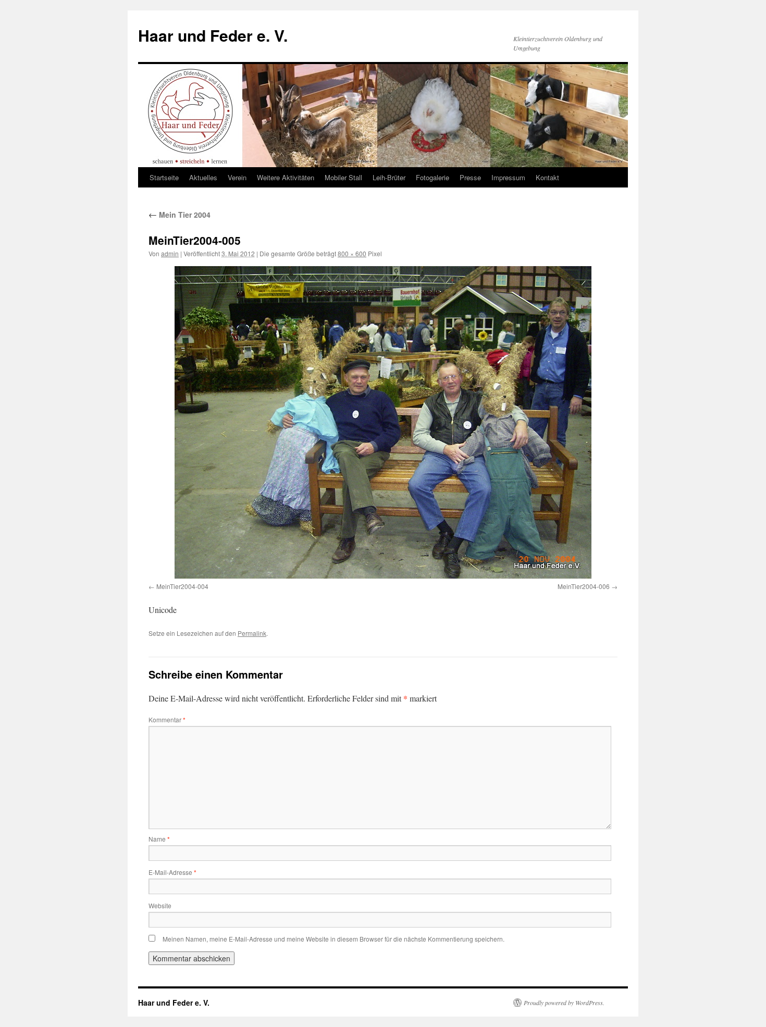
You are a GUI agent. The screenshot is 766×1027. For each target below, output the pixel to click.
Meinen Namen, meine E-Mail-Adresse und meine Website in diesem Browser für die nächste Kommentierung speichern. (333, 938)
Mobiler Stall (343, 177)
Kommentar (167, 719)
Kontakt (547, 177)
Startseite (164, 177)
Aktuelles (203, 177)
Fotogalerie (432, 177)
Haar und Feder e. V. (213, 35)
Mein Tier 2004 (180, 214)
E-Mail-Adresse (172, 872)
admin (170, 253)
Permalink (252, 633)
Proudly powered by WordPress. (564, 1002)
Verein (237, 177)
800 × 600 (352, 253)
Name (159, 838)
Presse (470, 177)
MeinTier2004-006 (584, 586)
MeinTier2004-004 (182, 586)
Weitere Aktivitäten (285, 177)
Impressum (508, 177)
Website (160, 905)
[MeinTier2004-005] (383, 422)
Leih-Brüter (389, 177)
